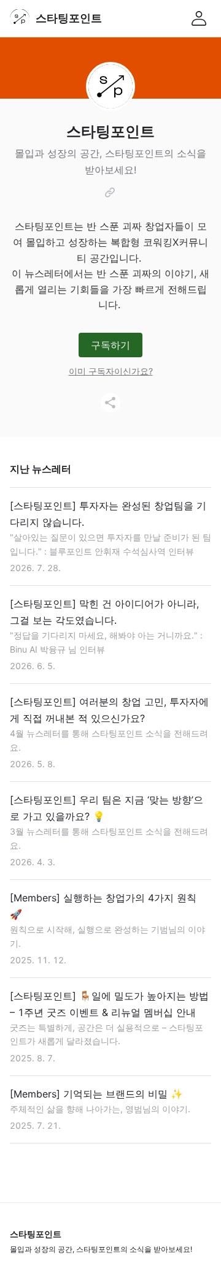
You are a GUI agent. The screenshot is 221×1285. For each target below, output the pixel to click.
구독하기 (110, 345)
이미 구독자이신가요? (111, 371)
